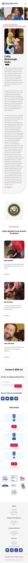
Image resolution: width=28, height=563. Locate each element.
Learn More (6, 274)
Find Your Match (14, 521)
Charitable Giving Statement (14, 546)
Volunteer (14, 445)
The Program (14, 511)
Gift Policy (14, 545)
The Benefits (14, 509)
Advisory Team (14, 514)
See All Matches (7, 187)
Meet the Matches (14, 522)
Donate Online (14, 531)
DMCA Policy (14, 543)
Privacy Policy (14, 541)
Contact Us (14, 534)
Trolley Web (20, 560)
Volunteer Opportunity (14, 533)
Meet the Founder (14, 512)
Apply (14, 426)
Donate (14, 464)
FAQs (14, 524)
